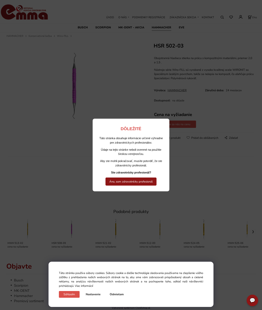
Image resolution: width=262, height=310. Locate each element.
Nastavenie (93, 294)
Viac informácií (84, 286)
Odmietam (117, 294)
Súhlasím (69, 294)
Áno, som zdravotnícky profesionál (131, 181)
